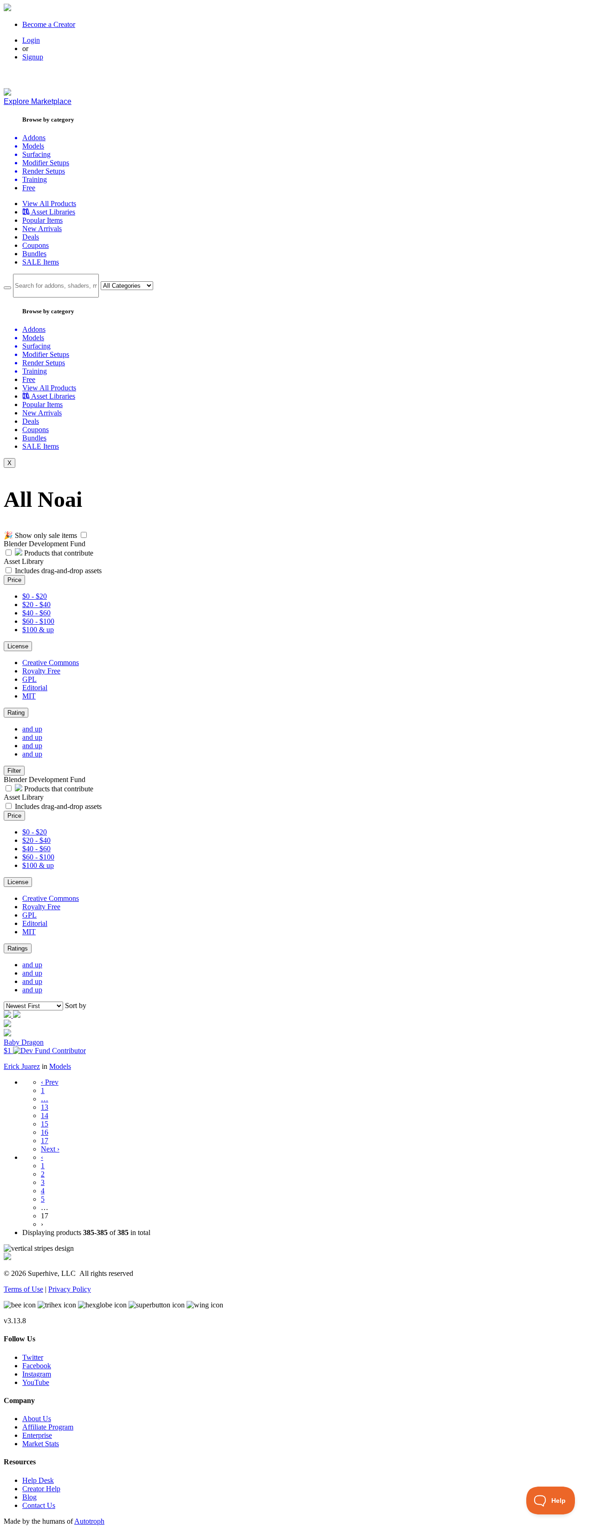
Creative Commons (50, 662)
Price (14, 579)
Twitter (32, 1357)
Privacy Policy (69, 1289)
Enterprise (37, 1435)
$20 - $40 (36, 604)
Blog (29, 1497)
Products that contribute (57, 553)
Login (31, 40)
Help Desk (38, 1480)
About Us (36, 1419)
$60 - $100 (38, 621)
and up (32, 729)
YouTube (35, 1382)
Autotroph (89, 1521)
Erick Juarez (22, 1066)
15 (44, 1124)
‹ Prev (49, 1082)
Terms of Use (23, 1289)
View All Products (49, 203)
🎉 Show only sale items (40, 535)
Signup (32, 57)
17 (44, 1141)
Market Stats (40, 1444)
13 (44, 1107)
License (17, 646)
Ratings (17, 948)
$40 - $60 (36, 613)
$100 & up (38, 630)
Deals (30, 237)
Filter (14, 770)
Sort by (75, 1005)
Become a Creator (48, 24)
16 (44, 1132)
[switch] (84, 535)
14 (44, 1115)
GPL (29, 679)
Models (60, 1066)
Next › (50, 1149)
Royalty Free (41, 671)
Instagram (36, 1374)
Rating (16, 712)
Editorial (34, 688)
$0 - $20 (34, 596)
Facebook (36, 1366)
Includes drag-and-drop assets (58, 571)
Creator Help (41, 1489)
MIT (29, 696)
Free (28, 188)
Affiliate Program (47, 1427)
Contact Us (38, 1505)
